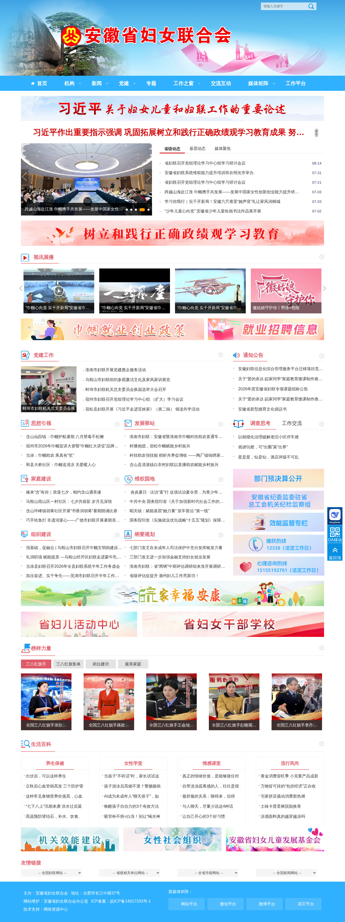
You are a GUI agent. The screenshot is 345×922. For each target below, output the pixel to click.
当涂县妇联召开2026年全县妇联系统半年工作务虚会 (73, 566)
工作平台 (296, 83)
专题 (151, 83)
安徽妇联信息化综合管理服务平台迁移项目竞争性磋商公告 (281, 369)
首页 (42, 83)
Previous (25, 179)
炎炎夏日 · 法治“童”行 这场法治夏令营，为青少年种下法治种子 (178, 492)
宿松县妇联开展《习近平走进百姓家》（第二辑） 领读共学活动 (142, 409)
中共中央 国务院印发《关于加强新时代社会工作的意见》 (178, 501)
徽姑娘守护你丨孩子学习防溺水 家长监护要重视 (296, 308)
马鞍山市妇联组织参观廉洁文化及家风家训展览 (127, 379)
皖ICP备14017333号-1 (130, 901)
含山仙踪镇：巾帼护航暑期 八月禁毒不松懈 (65, 437)
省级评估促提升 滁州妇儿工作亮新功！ (164, 576)
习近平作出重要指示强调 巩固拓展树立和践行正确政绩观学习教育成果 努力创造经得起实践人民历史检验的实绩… (172, 132)
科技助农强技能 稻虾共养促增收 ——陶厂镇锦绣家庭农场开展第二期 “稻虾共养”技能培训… (178, 455)
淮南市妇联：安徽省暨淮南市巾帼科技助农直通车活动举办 (178, 437)
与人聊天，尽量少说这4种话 (207, 806)
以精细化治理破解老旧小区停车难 (268, 437)
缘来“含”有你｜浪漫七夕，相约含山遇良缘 (63, 492)
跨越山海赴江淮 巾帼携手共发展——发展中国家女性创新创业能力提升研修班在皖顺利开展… (233, 192)
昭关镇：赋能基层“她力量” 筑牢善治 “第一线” (169, 511)
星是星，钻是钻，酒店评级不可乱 (268, 457)
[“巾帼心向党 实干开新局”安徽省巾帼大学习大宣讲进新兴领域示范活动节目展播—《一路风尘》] (58, 290)
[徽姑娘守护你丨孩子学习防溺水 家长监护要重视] (286, 290)
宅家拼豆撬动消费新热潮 (283, 796)
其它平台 (306, 904)
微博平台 (267, 904)
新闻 (97, 83)
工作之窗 (184, 83)
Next (148, 179)
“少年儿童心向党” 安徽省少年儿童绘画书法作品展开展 (213, 211)
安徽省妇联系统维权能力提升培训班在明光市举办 (209, 173)
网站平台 (189, 904)
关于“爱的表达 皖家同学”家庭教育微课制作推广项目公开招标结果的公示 (281, 379)
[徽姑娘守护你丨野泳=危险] (210, 290)
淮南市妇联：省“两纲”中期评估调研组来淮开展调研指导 (178, 566)
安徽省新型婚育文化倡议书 (262, 409)
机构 (69, 83)
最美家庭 (133, 664)
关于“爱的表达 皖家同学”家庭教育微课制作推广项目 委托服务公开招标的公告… (281, 399)
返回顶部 (335, 561)
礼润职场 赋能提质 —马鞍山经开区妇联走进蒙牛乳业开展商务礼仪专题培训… (74, 557)
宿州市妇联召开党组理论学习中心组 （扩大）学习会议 (134, 399)
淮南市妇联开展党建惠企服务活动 (115, 370)
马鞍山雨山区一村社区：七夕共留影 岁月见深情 (69, 501)
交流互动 (221, 83)
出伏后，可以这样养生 (46, 776)
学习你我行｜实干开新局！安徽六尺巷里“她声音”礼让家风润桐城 (222, 201)
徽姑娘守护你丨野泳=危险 (200, 308)
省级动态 (172, 149)
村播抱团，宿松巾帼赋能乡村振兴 (160, 446)
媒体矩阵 (258, 83)
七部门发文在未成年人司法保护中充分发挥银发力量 (176, 548)
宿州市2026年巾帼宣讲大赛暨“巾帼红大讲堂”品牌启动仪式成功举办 (74, 446)
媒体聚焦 (223, 148)
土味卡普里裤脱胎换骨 (281, 806)
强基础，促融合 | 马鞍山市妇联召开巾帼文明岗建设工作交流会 (74, 548)
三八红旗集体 (68, 664)
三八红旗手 (36, 664)
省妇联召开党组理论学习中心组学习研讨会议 (205, 163)
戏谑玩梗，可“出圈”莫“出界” (263, 447)
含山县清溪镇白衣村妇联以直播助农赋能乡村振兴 (174, 465)
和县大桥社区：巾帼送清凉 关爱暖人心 (61, 465)
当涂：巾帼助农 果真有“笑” (50, 455)
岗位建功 (101, 664)
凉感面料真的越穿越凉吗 (283, 816)
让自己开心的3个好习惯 (203, 816)
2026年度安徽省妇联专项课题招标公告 (273, 389)
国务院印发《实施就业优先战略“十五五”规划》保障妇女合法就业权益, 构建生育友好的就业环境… (178, 520)
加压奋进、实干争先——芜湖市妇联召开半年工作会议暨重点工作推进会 (74, 576)
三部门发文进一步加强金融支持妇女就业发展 (170, 557)
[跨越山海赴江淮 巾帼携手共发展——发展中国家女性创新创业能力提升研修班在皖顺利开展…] (86, 214)
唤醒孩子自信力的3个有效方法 (131, 806)
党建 (124, 83)
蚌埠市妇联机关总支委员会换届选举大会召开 (125, 389)
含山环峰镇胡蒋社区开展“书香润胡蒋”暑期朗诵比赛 (71, 511)
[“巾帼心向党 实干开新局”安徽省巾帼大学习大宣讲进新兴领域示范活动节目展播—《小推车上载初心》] (134, 290)
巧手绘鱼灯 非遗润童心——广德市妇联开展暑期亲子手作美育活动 (74, 520)
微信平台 (228, 904)
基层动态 (197, 148)
